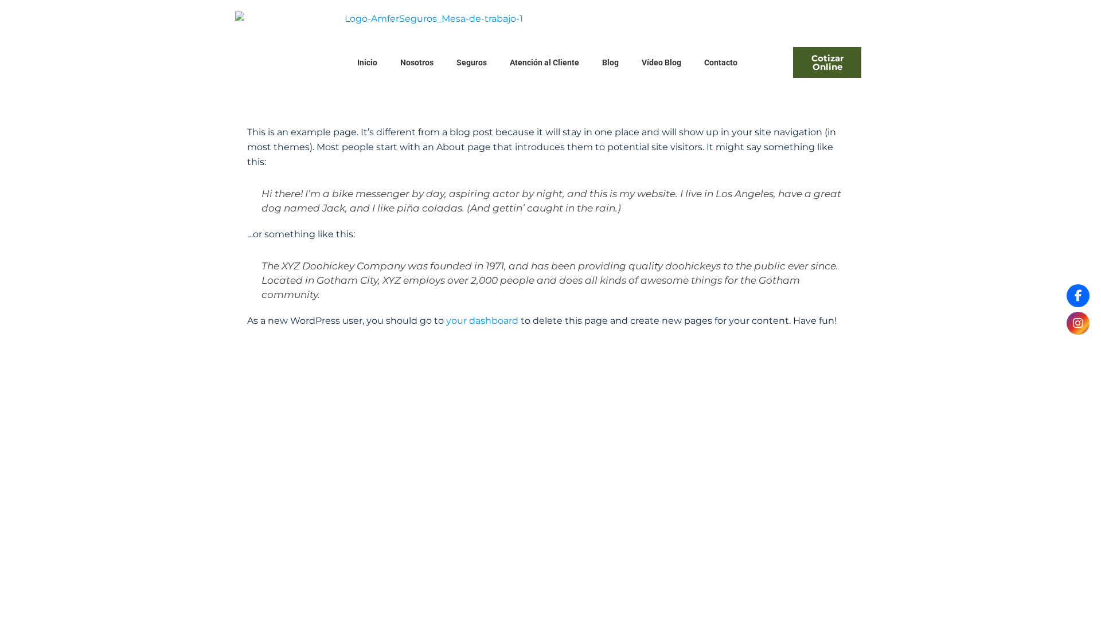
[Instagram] (1078, 323)
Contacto (720, 62)
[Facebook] (1078, 295)
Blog (610, 62)
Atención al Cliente (544, 62)
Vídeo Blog (661, 62)
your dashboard (482, 320)
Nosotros (417, 62)
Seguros (471, 62)
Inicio (367, 62)
